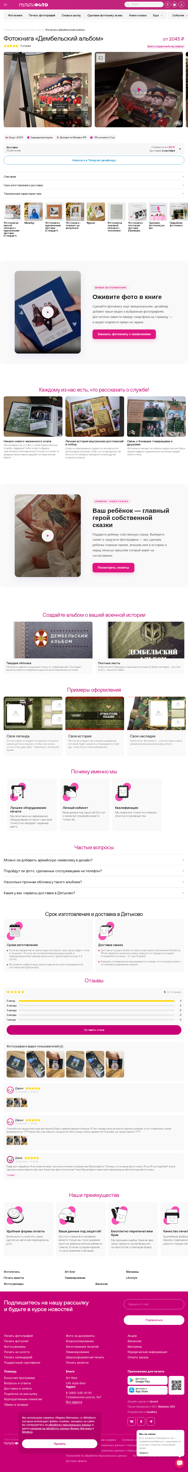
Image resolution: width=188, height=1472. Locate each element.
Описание (10, 176)
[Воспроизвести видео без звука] (48, 312)
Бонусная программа (19, 1378)
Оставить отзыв (94, 1029)
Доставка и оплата (18, 1388)
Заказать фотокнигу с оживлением (124, 334)
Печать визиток (14, 1277)
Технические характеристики (22, 193)
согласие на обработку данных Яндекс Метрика (61, 1428)
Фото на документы (80, 1336)
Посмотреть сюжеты (113, 567)
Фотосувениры (14, 1283)
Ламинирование (75, 1277)
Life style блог (76, 1383)
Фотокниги (15, 15)
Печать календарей (18, 1357)
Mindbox (27, 1431)
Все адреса (74, 1402)
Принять (60, 1444)
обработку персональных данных (69, 1424)
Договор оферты (76, 1461)
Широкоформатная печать (85, 1357)
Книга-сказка (138, 15)
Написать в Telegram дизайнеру (94, 160)
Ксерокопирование (80, 1341)
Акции (132, 1336)
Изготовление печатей (82, 1346)
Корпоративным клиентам (23, 1399)
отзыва (25, 45)
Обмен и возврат (16, 1404)
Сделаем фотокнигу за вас (105, 15)
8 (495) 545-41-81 (79, 1393)
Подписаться (154, 1320)
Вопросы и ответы (17, 1383)
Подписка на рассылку (20, 1394)
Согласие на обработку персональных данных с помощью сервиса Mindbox (114, 1450)
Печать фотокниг (16, 1341)
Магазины (132, 1271)
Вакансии (101, 1283)
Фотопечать (12, 1271)
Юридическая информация (147, 1352)
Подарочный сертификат (22, 1362)
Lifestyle (131, 1277)
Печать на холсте (17, 1352)
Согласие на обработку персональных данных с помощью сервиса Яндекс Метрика (119, 1445)
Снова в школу (71, 15)
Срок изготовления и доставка (23, 184)
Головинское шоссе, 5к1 (83, 1397)
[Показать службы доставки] (180, 149)
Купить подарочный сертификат (165, 46)
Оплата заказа (138, 1357)
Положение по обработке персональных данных (96, 1455)
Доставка (14, 149)
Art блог (70, 1271)
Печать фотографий (42, 15)
